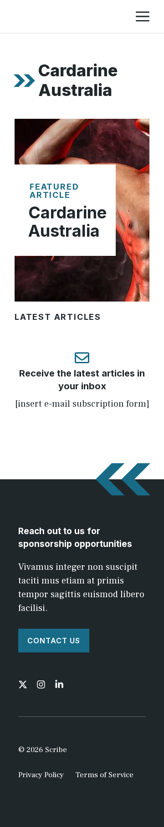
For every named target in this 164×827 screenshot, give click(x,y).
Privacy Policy (41, 775)
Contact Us (53, 640)
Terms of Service (104, 775)
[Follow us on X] (22, 684)
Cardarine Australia (67, 221)
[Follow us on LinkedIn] (59, 684)
